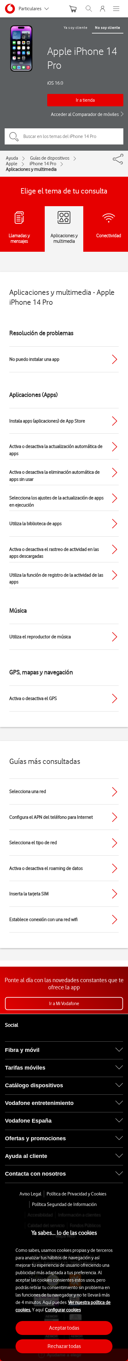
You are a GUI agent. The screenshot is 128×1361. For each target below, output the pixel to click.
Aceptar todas (64, 1328)
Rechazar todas (64, 1346)
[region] (64, 1286)
